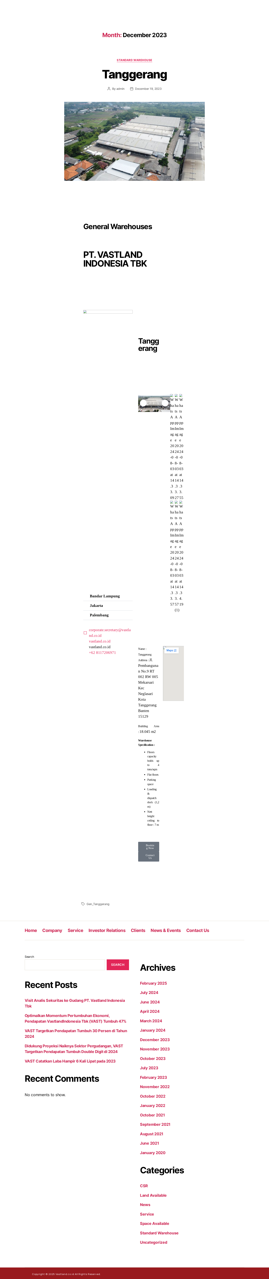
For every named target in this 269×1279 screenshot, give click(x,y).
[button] (108, 596)
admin (120, 89)
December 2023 (155, 1039)
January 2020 (152, 1152)
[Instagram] (225, 1273)
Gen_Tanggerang (98, 904)
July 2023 (149, 1068)
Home (31, 930)
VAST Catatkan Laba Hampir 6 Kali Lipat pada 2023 (70, 1061)
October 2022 (152, 1096)
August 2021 (151, 1134)
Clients (138, 930)
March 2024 (151, 1021)
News (145, 1204)
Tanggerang (134, 74)
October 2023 (153, 1058)
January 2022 (152, 1105)
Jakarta (96, 605)
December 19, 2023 (148, 89)
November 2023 (155, 1049)
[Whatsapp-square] (217, 1273)
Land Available (153, 1195)
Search (29, 956)
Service (75, 930)
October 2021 (152, 1115)
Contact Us (197, 930)
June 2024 (150, 1002)
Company (52, 930)
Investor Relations (107, 930)
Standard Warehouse (134, 60)
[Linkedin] (233, 1273)
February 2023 (153, 1077)
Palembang (99, 615)
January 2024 (152, 1030)
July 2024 (149, 992)
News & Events (166, 930)
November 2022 (155, 1086)
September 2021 (155, 1124)
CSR (144, 1186)
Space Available (154, 1223)
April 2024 (149, 1011)
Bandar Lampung (105, 596)
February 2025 (153, 983)
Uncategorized (153, 1242)
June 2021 (149, 1143)
